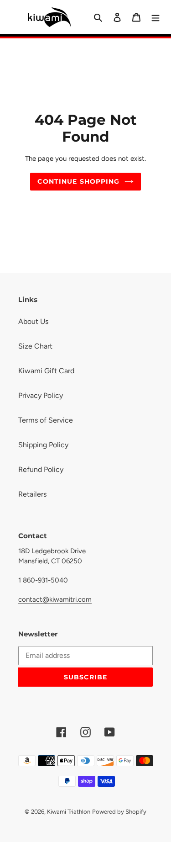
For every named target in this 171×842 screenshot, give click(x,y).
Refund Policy (40, 469)
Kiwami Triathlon (68, 811)
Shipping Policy (43, 444)
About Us (33, 321)
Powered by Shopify (119, 811)
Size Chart (35, 346)
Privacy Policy (40, 395)
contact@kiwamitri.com (55, 599)
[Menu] (155, 17)
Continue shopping (78, 181)
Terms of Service (45, 420)
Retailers (32, 494)
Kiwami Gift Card (46, 370)
